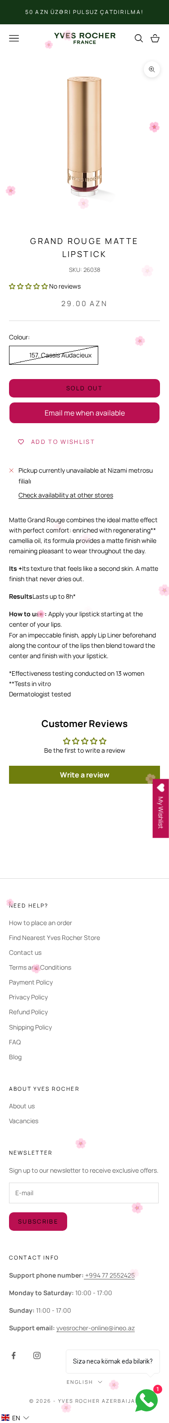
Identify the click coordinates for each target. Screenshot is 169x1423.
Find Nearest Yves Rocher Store (54, 937)
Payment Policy (31, 982)
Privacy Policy (28, 997)
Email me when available (85, 413)
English (80, 1381)
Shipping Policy (30, 1027)
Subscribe (38, 1221)
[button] (28, 286)
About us (22, 1106)
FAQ (15, 1042)
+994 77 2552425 (109, 1275)
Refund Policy (28, 1011)
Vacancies (23, 1120)
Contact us (25, 952)
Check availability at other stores (65, 495)
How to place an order (40, 922)
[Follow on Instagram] (36, 1355)
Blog (15, 1057)
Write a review (85, 775)
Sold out (84, 388)
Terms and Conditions (40, 967)
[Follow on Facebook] (13, 1355)
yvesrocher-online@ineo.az (95, 1328)
